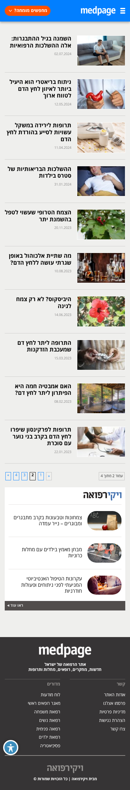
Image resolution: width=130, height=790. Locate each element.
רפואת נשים (49, 720)
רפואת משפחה (47, 712)
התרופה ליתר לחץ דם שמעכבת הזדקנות (44, 346)
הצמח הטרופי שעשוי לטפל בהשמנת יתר (38, 216)
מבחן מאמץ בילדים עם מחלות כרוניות (52, 553)
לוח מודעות (50, 695)
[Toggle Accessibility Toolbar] (10, 747)
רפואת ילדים (49, 737)
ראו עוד (16, 605)
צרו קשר (117, 729)
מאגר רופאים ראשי (44, 703)
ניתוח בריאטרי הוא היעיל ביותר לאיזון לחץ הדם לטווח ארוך (40, 89)
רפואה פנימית (48, 729)
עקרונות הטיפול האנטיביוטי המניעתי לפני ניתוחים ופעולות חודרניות (51, 585)
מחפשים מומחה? (30, 11)
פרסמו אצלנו (114, 703)
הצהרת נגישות (112, 720)
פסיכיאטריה (50, 746)
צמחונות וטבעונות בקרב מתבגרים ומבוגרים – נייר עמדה (48, 521)
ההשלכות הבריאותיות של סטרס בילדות (39, 173)
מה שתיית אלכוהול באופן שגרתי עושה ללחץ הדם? (40, 259)
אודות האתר (114, 695)
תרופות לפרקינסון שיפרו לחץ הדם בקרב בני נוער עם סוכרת (40, 436)
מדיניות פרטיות (112, 712)
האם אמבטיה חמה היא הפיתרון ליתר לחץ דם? (43, 390)
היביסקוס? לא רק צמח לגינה (43, 303)
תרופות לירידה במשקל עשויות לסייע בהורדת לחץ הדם (39, 132)
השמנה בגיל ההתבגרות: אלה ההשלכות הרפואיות (40, 42)
